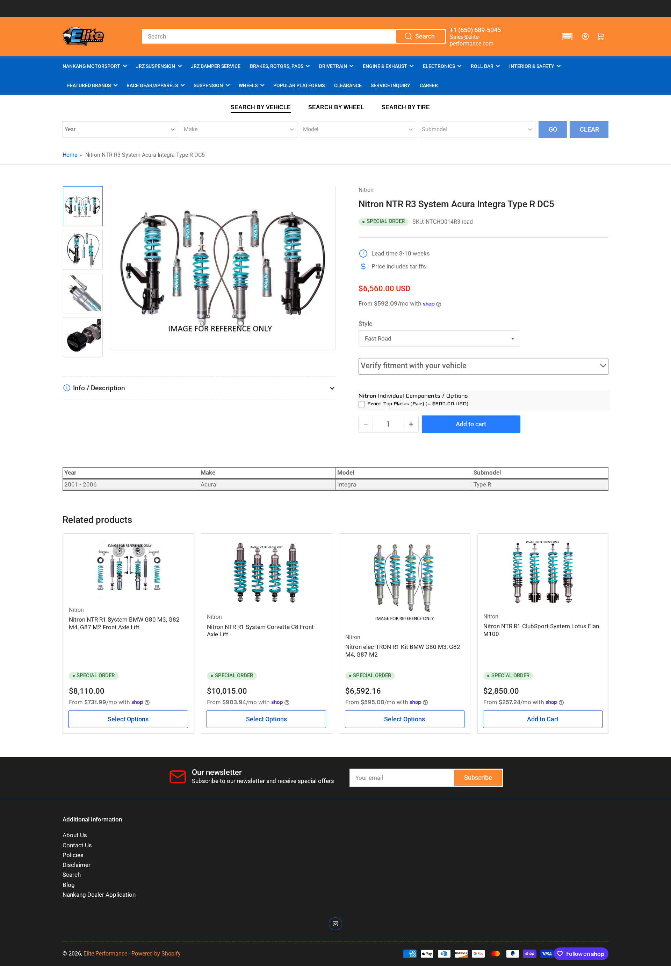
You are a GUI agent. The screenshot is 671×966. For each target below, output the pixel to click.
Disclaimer (77, 865)
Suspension (208, 85)
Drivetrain (333, 66)
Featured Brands (89, 85)
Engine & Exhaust (385, 66)
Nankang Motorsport (91, 66)
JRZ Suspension (155, 66)
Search (72, 875)
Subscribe (478, 777)
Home (70, 155)
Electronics (439, 66)
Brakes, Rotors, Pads (276, 66)
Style (366, 323)
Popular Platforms (299, 85)
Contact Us (77, 845)
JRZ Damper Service (215, 66)
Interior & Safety (531, 66)
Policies (73, 855)
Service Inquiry (390, 85)
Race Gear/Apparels (152, 85)
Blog (69, 885)
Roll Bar (482, 66)
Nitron (366, 190)
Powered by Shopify (156, 953)
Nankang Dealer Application (99, 894)
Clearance (348, 85)
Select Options (128, 719)
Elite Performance (105, 953)
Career (429, 85)
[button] (567, 36)
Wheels (248, 85)
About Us (75, 835)
